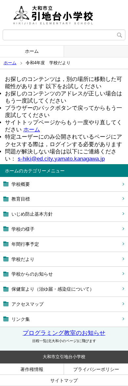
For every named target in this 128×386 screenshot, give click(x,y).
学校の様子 (22, 229)
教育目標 (20, 199)
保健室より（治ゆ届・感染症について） (52, 289)
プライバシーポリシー (96, 369)
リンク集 (20, 319)
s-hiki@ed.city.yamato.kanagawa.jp (61, 159)
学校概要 (20, 184)
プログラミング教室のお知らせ (64, 333)
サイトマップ (64, 380)
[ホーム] (64, 15)
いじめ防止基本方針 (32, 214)
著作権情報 (31, 369)
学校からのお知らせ (32, 274)
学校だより (22, 259)
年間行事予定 (25, 244)
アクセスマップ (27, 304)
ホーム (32, 51)
